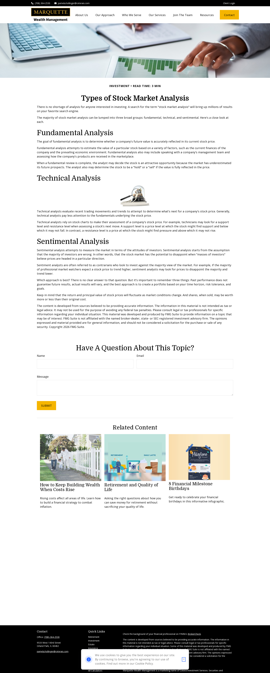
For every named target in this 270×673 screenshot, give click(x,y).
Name (41, 356)
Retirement (93, 636)
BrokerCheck (194, 633)
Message (43, 376)
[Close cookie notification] (183, 659)
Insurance (93, 648)
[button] (81, 14)
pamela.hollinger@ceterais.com (74, 3)
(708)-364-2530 (52, 637)
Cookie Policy (144, 663)
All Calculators (95, 670)
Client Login (229, 3)
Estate (91, 644)
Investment (94, 640)
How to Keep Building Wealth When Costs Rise (70, 487)
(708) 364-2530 (42, 3)
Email (140, 356)
